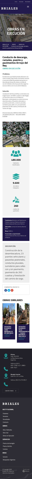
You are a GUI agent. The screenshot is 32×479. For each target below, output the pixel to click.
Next (27, 132)
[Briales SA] (16, 8)
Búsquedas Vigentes (9, 460)
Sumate (5, 457)
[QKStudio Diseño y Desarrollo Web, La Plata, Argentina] (25, 471)
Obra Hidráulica (7, 430)
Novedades (27, 1)
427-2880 (21, 365)
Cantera (5, 449)
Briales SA (6, 44)
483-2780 (14, 365)
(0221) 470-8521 (21, 380)
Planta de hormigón (9, 443)
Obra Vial (5, 433)
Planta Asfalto (7, 446)
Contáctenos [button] (9, 391)
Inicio (16, 1)
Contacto (5, 422)
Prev (4, 132)
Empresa (21, 1)
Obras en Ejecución (8, 436)
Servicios (5, 416)
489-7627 (14, 367)
